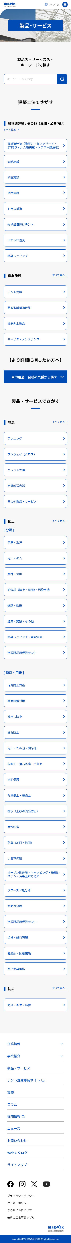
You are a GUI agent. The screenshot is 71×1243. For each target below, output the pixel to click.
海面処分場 (14, 906)
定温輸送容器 (16, 485)
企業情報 (13, 1043)
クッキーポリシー (18, 1203)
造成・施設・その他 (20, 621)
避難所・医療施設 (19, 953)
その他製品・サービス (22, 501)
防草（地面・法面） (20, 842)
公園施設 (13, 177)
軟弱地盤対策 (16, 701)
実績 (10, 1092)
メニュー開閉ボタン (66, 4)
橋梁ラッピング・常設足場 (24, 637)
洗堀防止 (13, 732)
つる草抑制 (14, 858)
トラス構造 (14, 208)
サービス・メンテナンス (23, 339)
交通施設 (13, 161)
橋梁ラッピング (17, 256)
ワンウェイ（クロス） (22, 454)
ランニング (14, 438)
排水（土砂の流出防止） (23, 811)
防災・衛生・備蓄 (19, 1005)
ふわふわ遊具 (16, 240)
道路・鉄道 (14, 605)
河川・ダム (14, 558)
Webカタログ (17, 1152)
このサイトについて (19, 1210)
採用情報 (13, 1116)
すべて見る (10, 129)
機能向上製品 (16, 323)
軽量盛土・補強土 (19, 795)
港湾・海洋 (14, 542)
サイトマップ (17, 1164)
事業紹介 (13, 1055)
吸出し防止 (14, 716)
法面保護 (13, 779)
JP (51, 4)
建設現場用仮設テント (22, 652)
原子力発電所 (16, 969)
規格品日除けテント (20, 224)
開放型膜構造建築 (19, 307)
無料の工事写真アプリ (21, 1217)
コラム (12, 1104)
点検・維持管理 (17, 937)
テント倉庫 (14, 292)
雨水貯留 (13, 827)
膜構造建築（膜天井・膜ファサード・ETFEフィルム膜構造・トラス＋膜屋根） (34, 145)
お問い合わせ (17, 1140)
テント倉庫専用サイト (23, 1080)
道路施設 (13, 193)
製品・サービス (18, 1068)
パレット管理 (16, 470)
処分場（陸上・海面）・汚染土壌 (28, 589)
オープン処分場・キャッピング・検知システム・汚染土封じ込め (33, 874)
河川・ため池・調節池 (22, 748)
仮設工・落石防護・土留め (24, 764)
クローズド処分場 (19, 890)
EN (58, 4)
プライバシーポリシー (21, 1196)
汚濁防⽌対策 (16, 685)
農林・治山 (14, 574)
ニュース (13, 1128)
